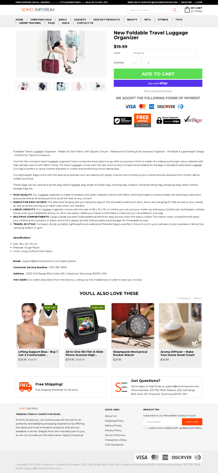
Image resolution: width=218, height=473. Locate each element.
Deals (63, 19)
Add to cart (158, 74)
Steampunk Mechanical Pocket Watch (130, 353)
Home (19, 19)
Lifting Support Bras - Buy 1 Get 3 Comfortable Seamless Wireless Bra (38, 353)
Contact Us (85, 23)
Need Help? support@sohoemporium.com (152, 2)
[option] (25, 86)
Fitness (163, 19)
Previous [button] (19, 86)
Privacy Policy (113, 430)
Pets (147, 19)
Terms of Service (115, 435)
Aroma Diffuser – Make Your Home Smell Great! (178, 353)
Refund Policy (113, 425)
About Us (111, 415)
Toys (178, 19)
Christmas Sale (41, 19)
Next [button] (103, 86)
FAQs (51, 23)
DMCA (66, 23)
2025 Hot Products (106, 19)
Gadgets (80, 19)
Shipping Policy (114, 420)
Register (186, 2)
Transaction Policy (116, 439)
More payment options (158, 90)
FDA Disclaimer (114, 444)
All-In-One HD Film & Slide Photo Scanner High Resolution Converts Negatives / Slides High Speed (84, 353)
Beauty (132, 19)
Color (117, 52)
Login (198, 2)
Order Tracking (30, 23)
